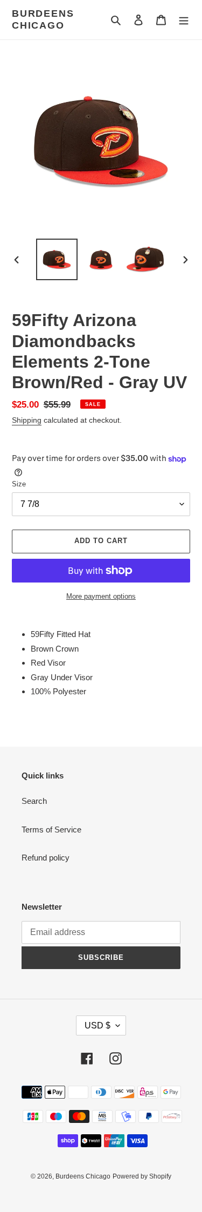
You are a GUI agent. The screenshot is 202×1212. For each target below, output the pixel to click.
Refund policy (45, 857)
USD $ (97, 1025)
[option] (57, 259)
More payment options (101, 596)
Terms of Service (51, 829)
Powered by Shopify (142, 1176)
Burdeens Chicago (43, 19)
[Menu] (183, 19)
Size (19, 484)
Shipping (26, 420)
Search (34, 800)
